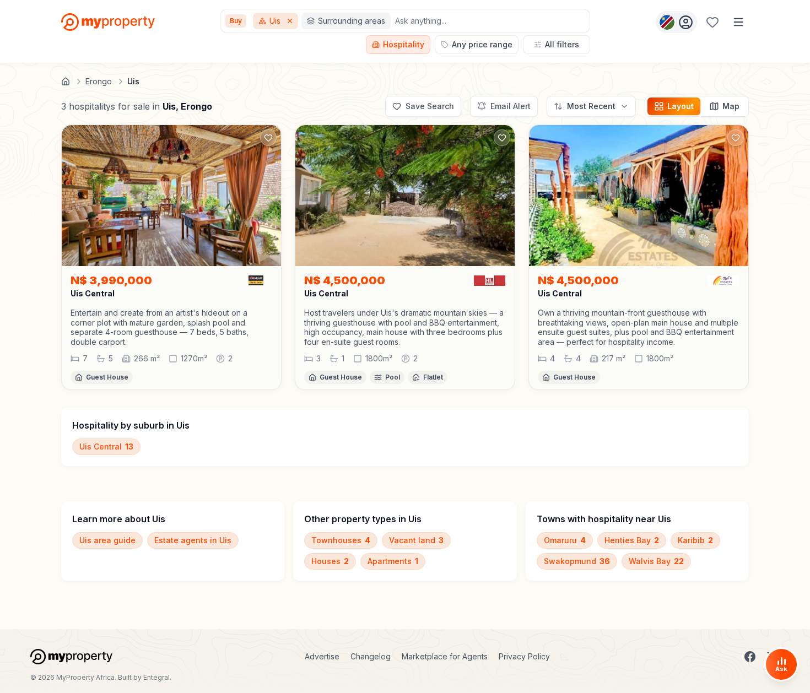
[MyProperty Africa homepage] (71, 656)
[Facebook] (750, 656)
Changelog (370, 656)
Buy (236, 21)
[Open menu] (738, 22)
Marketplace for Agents (445, 656)
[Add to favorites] (268, 137)
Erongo (196, 106)
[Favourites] (712, 22)
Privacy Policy (524, 656)
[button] (171, 327)
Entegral (156, 677)
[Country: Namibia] (676, 22)
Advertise (322, 656)
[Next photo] (268, 195)
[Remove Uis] (291, 21)
